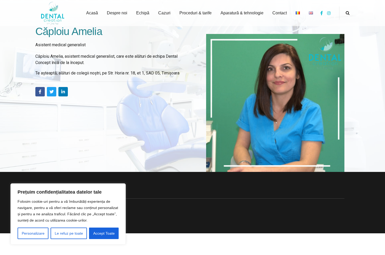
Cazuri (164, 13)
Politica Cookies (56, 191)
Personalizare (33, 233)
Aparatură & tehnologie (242, 13)
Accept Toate (104, 233)
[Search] (348, 13)
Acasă (92, 13)
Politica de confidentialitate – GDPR (74, 205)
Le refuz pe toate (69, 233)
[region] (68, 214)
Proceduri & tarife (195, 13)
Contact (279, 13)
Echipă (142, 13)
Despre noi (117, 13)
